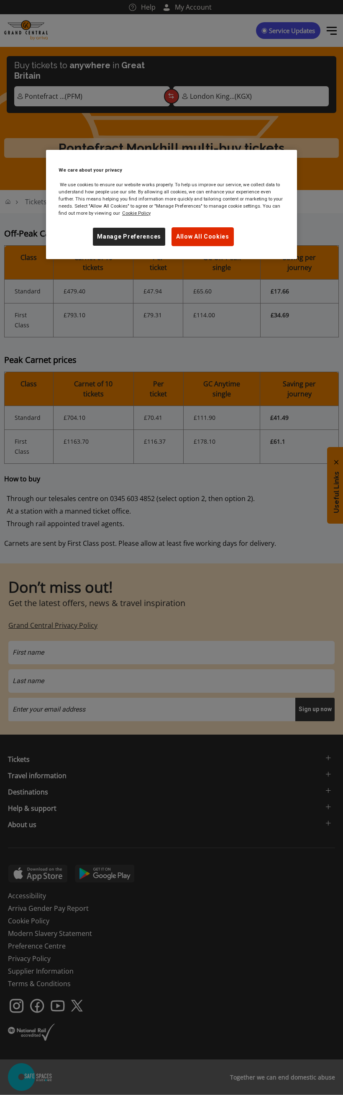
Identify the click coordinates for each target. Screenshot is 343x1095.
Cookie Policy (136, 213)
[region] (171, 204)
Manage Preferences (129, 236)
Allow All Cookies (202, 236)
